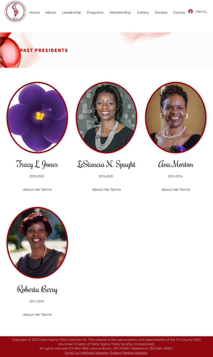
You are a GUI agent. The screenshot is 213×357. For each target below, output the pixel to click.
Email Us (72, 353)
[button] (71, 12)
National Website (94, 353)
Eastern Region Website (128, 353)
